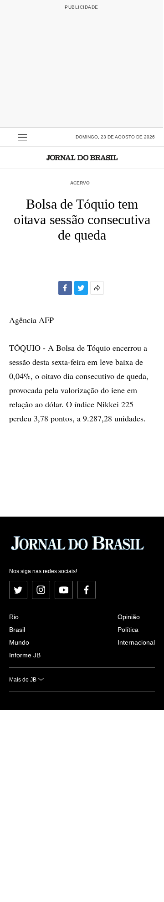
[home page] (82, 157)
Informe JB (25, 655)
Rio (14, 616)
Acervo (80, 182)
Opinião (129, 616)
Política (128, 629)
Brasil (17, 629)
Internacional (136, 642)
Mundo (19, 642)
